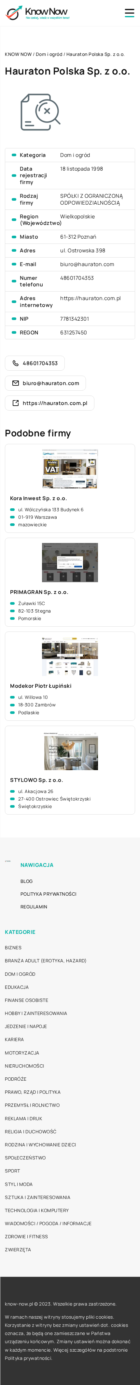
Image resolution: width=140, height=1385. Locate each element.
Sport (12, 1171)
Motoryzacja (22, 1053)
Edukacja (17, 987)
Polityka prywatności (49, 894)
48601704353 (77, 277)
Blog (27, 881)
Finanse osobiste (26, 1000)
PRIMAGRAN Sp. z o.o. (39, 592)
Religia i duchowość (31, 1131)
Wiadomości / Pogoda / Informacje (48, 1223)
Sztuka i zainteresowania (37, 1197)
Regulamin (34, 907)
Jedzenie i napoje (26, 1026)
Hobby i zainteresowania (36, 1013)
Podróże (16, 1079)
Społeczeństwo (25, 1158)
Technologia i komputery (37, 1210)
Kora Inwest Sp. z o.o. (38, 498)
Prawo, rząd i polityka (33, 1092)
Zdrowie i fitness (26, 1236)
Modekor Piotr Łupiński (40, 686)
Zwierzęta (18, 1249)
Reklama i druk (23, 1118)
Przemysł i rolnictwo (32, 1105)
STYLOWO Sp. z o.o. (36, 780)
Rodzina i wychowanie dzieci (40, 1144)
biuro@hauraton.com (87, 264)
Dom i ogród (75, 155)
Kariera (14, 1039)
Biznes (13, 947)
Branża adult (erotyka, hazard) (46, 960)
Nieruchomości (24, 1066)
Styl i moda (19, 1184)
